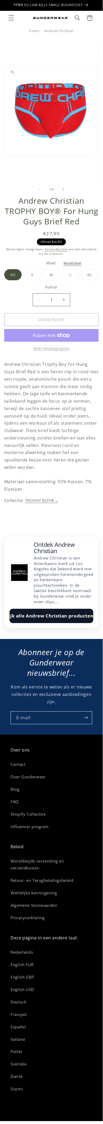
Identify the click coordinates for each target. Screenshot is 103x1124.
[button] (11, 18)
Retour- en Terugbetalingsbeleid (42, 880)
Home (34, 31)
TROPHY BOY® (41, 500)
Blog (15, 789)
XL (93, 276)
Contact (18, 764)
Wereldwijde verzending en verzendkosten (37, 864)
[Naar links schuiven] (39, 190)
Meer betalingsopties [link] (51, 348)
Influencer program (29, 826)
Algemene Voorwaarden (34, 905)
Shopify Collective (28, 814)
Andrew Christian (59, 31)
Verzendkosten (56, 249)
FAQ (15, 801)
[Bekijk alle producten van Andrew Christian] (19, 573)
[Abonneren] (86, 717)
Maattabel (72, 263)
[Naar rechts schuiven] (63, 190)
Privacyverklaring (28, 917)
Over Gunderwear (28, 776)
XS (16, 276)
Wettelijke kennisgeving (34, 892)
